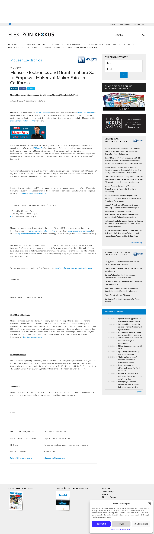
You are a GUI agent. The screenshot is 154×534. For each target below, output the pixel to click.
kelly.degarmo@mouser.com (54, 458)
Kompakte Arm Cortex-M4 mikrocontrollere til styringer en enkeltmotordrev (130, 376)
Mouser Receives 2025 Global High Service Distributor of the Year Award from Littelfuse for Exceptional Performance (123, 198)
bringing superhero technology (79, 231)
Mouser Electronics (26, 60)
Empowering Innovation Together (22, 121)
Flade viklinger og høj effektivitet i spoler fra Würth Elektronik (129, 368)
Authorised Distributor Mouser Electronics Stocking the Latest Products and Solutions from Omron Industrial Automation (124, 224)
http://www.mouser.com (32, 337)
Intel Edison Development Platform (33, 193)
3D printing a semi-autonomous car (25, 234)
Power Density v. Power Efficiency (117, 295)
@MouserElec (39, 148)
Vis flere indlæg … (137, 243)
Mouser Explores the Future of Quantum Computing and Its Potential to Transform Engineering (120, 189)
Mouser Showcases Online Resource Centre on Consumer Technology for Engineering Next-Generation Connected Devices (122, 151)
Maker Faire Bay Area (85, 113)
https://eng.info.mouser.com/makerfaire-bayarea (73, 268)
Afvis (121, 524)
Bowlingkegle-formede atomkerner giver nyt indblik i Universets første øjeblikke (129, 384)
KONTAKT (113, 24)
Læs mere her (133, 127)
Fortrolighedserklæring (123, 529)
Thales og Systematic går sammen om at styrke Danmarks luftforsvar (128, 360)
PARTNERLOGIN (139, 24)
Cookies (112, 529)
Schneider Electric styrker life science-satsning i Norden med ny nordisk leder (130, 327)
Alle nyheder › (138, 392)
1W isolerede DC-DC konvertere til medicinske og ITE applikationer (130, 340)
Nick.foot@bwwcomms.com (21, 458)
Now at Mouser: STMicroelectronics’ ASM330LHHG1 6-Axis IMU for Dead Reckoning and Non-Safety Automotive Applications (122, 214)
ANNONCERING (125, 24)
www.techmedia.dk (109, 500)
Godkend (101, 524)
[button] (149, 503)
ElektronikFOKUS (31, 34)
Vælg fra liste (141, 524)
